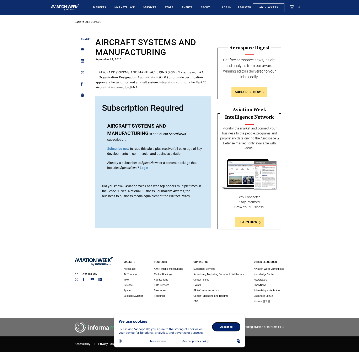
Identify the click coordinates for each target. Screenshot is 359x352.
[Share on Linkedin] (81, 61)
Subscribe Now (248, 92)
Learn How (248, 222)
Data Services (161, 285)
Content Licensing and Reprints (210, 295)
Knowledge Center (264, 274)
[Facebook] (84, 280)
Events (187, 7)
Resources (159, 295)
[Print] (81, 96)
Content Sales (201, 279)
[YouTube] (92, 280)
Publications (161, 279)
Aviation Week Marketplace (269, 268)
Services (149, 7)
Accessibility (82, 344)
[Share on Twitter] (81, 73)
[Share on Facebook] (81, 84)
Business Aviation (134, 295)
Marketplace (124, 7)
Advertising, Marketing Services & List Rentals (218, 274)
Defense (128, 285)
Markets (99, 7)
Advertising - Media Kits (267, 290)
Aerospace (93, 22)
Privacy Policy (107, 344)
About (205, 7)
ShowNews (260, 285)
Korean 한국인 (262, 301)
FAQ (195, 301)
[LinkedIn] (100, 280)
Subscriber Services (204, 268)
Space (127, 290)
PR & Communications (206, 290)
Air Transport (131, 274)
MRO (126, 279)
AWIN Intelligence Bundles (168, 268)
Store (169, 7)
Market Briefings (163, 274)
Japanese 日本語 (263, 295)
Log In (226, 7)
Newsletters (260, 279)
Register (244, 7)
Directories (160, 290)
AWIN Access (268, 7)
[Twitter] (76, 280)
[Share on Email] (81, 50)
